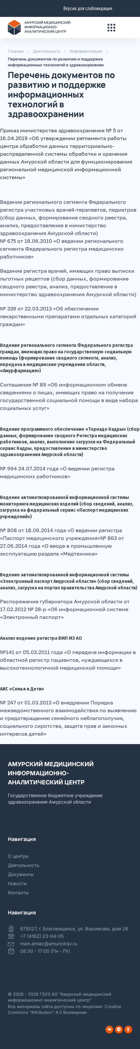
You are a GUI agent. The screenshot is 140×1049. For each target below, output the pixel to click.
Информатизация (86, 51)
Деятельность (47, 51)
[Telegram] (119, 1029)
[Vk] (109, 1029)
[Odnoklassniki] (128, 1029)
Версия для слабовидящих (87, 8)
